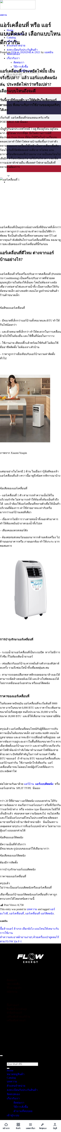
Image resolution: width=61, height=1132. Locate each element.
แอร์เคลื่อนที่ (16, 913)
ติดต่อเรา (19, 62)
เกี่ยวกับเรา (13, 58)
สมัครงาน (12, 991)
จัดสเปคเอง (13, 1094)
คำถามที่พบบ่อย (23, 1111)
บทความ (3, 15)
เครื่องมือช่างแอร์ (16, 1020)
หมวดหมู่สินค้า (15, 1074)
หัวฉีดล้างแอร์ (14, 1012)
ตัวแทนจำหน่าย (16, 1085)
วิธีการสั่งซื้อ (21, 66)
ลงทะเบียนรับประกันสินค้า (22, 49)
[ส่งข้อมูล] (8, 1068)
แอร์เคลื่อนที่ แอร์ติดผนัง (39, 913)
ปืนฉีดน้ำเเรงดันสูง (17, 1009)
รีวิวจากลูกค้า (14, 988)
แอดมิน (48, 52)
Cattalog (11, 1077)
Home (10, 1070)
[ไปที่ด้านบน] (1, 1055)
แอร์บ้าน (28, 783)
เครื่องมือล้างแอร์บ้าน (18, 1016)
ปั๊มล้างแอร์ (13, 1005)
